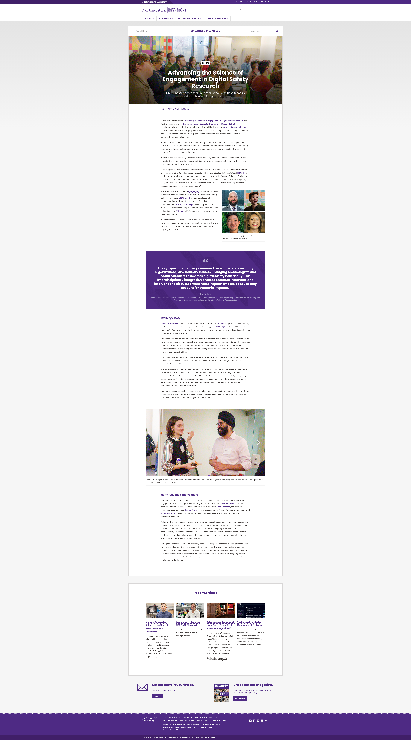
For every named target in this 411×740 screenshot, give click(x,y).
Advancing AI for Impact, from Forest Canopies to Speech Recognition (221, 625)
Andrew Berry (194, 191)
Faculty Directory (179, 724)
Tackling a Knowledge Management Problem (249, 624)
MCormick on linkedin (258, 720)
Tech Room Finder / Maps (211, 724)
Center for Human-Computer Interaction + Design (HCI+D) (209, 124)
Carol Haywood (223, 507)
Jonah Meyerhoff (168, 513)
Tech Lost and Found (205, 727)
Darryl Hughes (221, 327)
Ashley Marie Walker (170, 324)
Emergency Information (171, 727)
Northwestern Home (188, 727)
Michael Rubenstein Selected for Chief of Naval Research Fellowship (157, 627)
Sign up (157, 696)
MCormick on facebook (254, 720)
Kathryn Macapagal (184, 205)
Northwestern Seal (152, 723)
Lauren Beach (228, 504)
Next (258, 442)
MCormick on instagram (262, 720)
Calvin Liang (184, 198)
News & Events (239, 1)
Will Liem (180, 211)
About (148, 18)
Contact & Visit (251, 1)
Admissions (167, 724)
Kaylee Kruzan (191, 510)
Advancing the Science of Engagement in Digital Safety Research (214, 121)
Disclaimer (211, 737)
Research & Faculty (188, 18)
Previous (152, 442)
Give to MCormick (193, 724)
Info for (263, 1)
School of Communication (234, 127)
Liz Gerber (241, 173)
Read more (240, 698)
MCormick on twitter (250, 720)
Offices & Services (216, 18)
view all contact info (220, 720)
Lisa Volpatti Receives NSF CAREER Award (188, 624)
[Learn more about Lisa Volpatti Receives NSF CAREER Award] (190, 610)
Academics (165, 18)
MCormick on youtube (266, 720)
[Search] (268, 10)
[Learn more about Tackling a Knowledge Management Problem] (251, 610)
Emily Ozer (222, 324)
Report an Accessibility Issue (173, 730)
